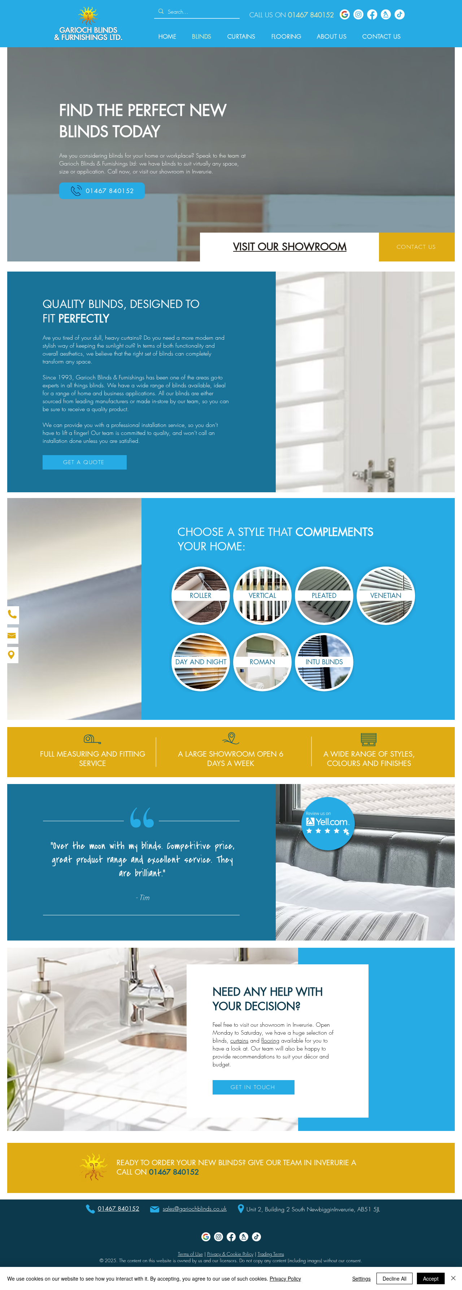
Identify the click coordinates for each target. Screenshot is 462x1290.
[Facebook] (372, 14)
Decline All (394, 1278)
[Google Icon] (345, 14)
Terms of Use (190, 1254)
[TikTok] (400, 14)
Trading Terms (271, 1254)
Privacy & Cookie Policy (230, 1254)
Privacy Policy (285, 1278)
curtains (239, 1040)
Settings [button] (361, 1278)
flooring (270, 1040)
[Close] (453, 1278)
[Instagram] (358, 14)
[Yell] (386, 14)
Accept (431, 1278)
